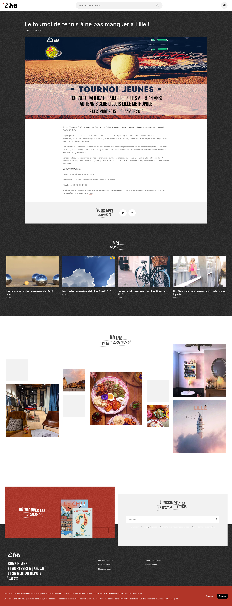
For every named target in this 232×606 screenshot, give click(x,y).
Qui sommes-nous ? (107, 560)
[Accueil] (11, 5)
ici (90, 193)
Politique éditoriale (153, 560)
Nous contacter (104, 569)
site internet (93, 190)
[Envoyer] (216, 519)
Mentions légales (171, 599)
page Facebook (117, 190)
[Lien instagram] (116, 398)
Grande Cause (104, 564)
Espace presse (151, 564)
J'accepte (222, 596)
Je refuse (209, 596)
